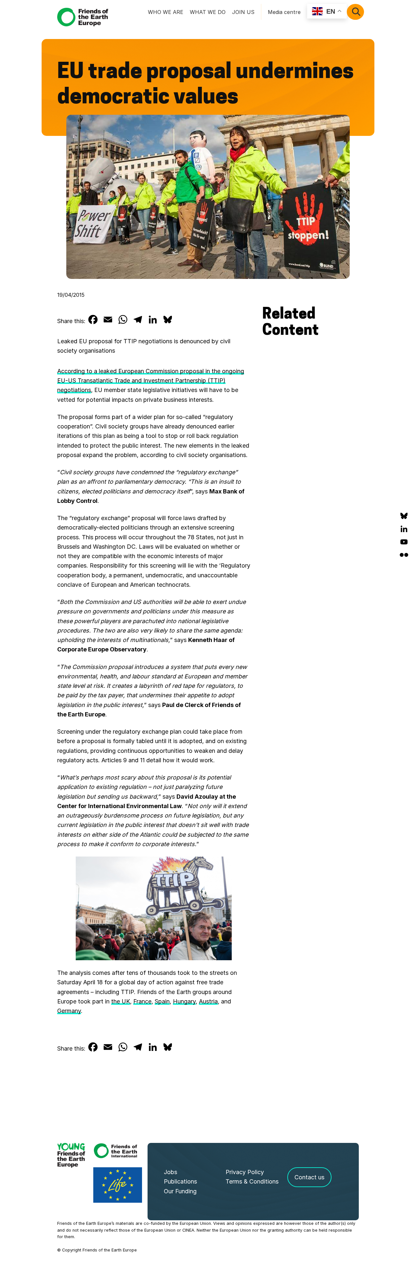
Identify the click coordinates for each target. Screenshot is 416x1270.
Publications (180, 1181)
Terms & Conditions (252, 1181)
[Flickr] (403, 554)
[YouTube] (403, 541)
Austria (208, 1001)
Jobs (170, 1172)
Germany (69, 1010)
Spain (162, 1001)
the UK (120, 1001)
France (142, 1001)
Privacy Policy (245, 1172)
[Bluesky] (403, 515)
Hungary (184, 1001)
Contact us (309, 1177)
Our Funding (180, 1191)
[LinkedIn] (403, 528)
